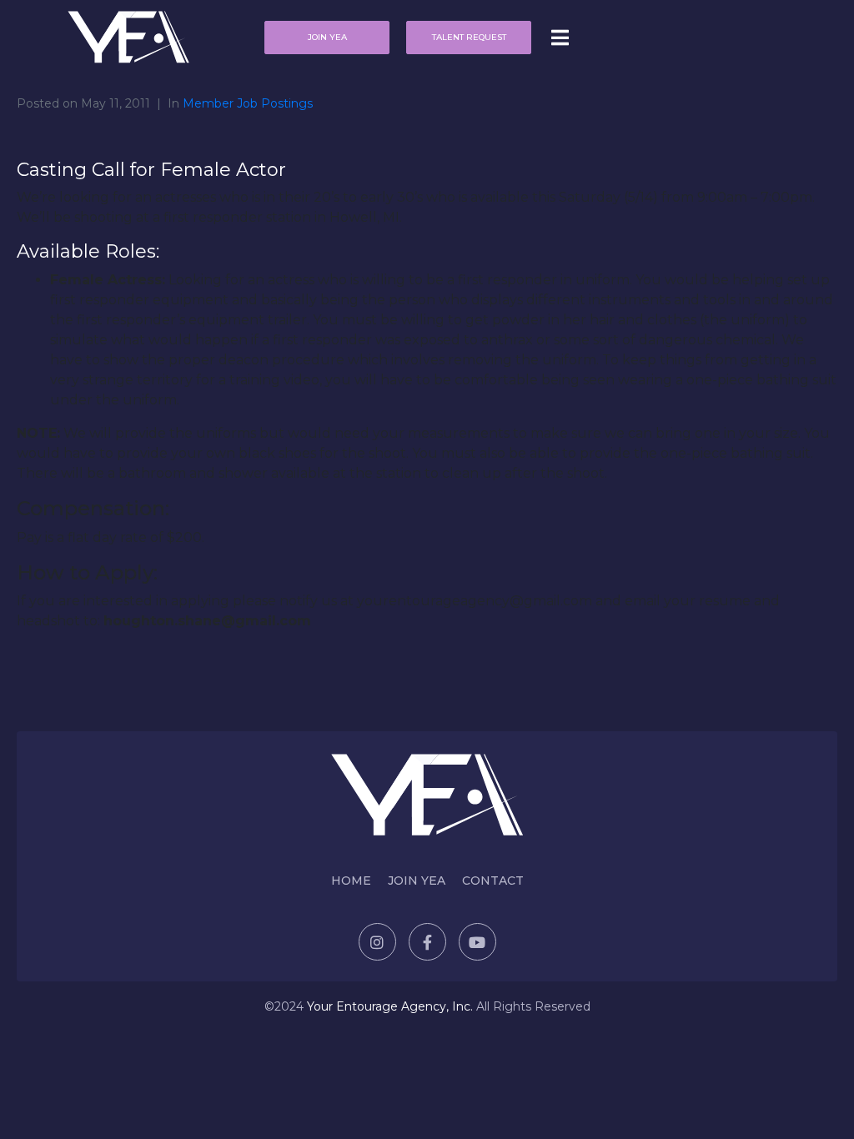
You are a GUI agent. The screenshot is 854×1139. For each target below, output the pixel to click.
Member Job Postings (248, 103)
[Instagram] (377, 942)
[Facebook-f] (427, 942)
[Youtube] (477, 942)
